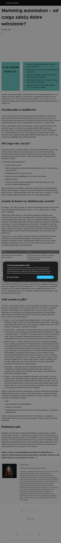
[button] (13, 277)
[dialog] (30, 271)
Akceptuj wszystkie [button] (45, 277)
